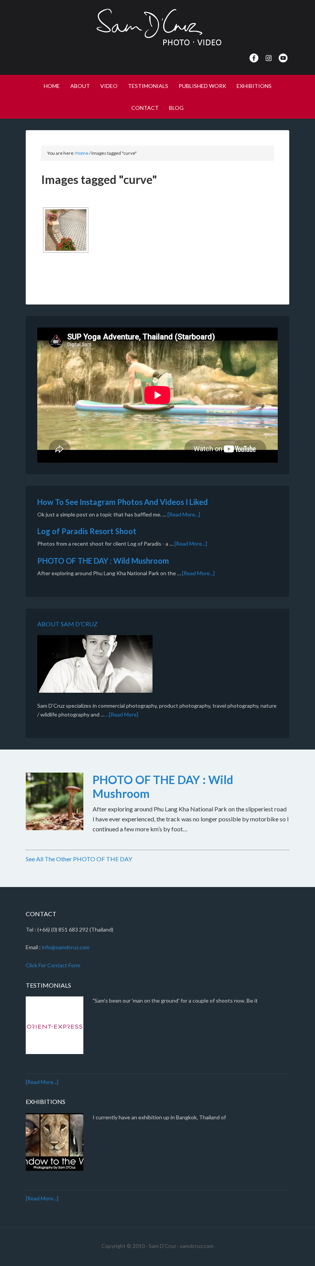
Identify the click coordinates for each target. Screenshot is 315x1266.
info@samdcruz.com (66, 947)
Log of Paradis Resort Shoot (86, 531)
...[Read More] (122, 714)
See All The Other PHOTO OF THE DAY (79, 858)
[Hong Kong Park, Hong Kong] (65, 230)
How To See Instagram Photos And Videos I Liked (122, 501)
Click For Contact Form (53, 965)
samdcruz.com (197, 1246)
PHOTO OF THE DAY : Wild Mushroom (103, 560)
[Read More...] (183, 514)
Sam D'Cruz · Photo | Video (157, 27)
